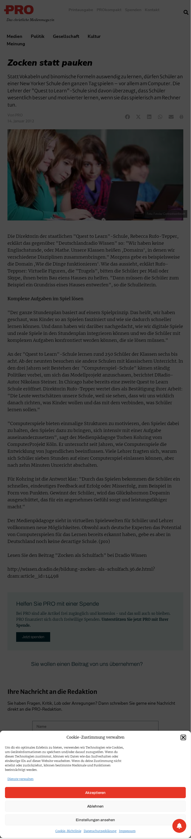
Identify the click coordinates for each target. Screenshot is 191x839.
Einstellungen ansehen (95, 820)
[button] (183, 737)
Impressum (127, 831)
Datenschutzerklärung (100, 831)
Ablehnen (95, 806)
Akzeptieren (95, 793)
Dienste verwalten (20, 779)
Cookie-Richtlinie (68, 831)
